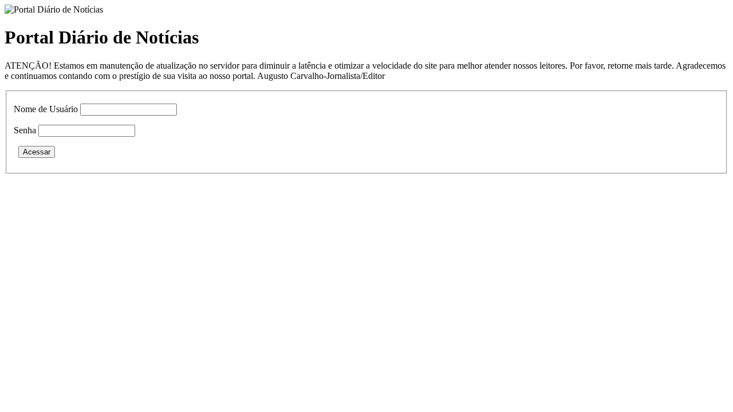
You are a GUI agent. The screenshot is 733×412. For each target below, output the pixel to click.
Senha (25, 130)
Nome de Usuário (46, 109)
